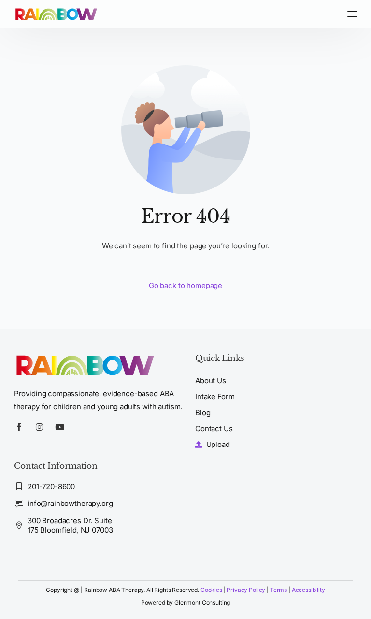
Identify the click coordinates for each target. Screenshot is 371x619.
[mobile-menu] (349, 14)
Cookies (211, 589)
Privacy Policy (246, 589)
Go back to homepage (185, 285)
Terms (279, 589)
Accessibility (308, 589)
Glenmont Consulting (202, 602)
